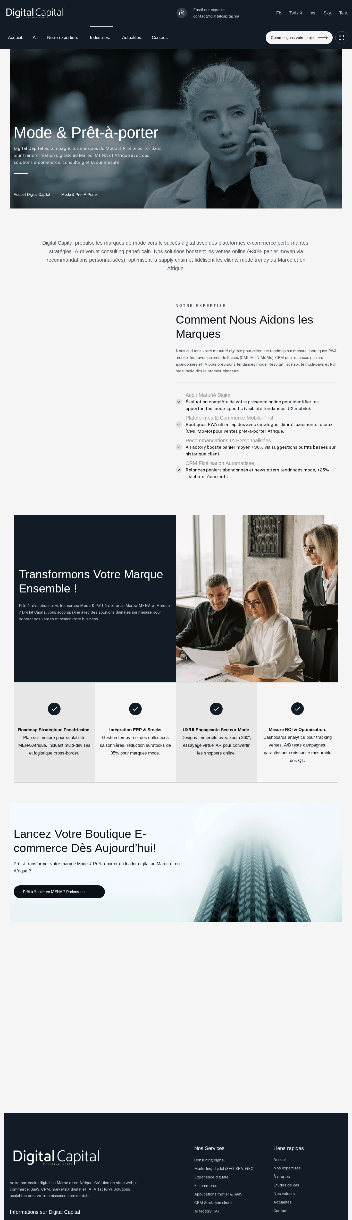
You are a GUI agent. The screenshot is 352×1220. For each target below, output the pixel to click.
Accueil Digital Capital (32, 194)
